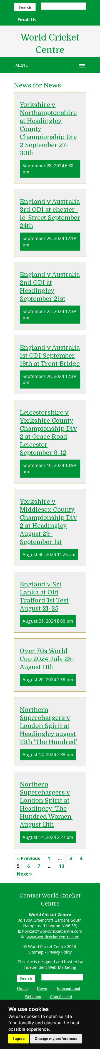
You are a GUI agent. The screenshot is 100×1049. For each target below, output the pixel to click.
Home (22, 989)
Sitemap (36, 952)
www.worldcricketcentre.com (53, 936)
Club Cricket (61, 997)
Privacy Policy (59, 952)
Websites (33, 997)
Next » (24, 874)
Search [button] (25, 7)
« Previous (28, 858)
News (42, 989)
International (68, 989)
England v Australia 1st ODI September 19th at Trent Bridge (50, 355)
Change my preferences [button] (56, 1039)
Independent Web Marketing (50, 967)
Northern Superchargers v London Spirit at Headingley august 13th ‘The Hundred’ (48, 725)
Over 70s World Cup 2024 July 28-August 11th (47, 658)
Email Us (27, 20)
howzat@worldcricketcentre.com (52, 931)
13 (61, 866)
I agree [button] (19, 1039)
